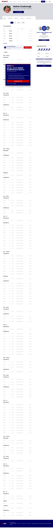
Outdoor (23, 22)
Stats (4, 18)
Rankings (15, 1)
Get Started (44, 40)
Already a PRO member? (11, 83)
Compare (44, 59)
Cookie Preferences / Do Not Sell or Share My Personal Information (41, 523)
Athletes (23, 1)
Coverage (31, 1)
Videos (16, 18)
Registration (40, 1)
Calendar (19, 1)
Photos (29, 18)
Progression (10, 18)
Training (35, 1)
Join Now (44, 65)
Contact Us (18, 523)
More (45, 1)
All (11, 22)
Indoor (19, 22)
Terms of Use (29, 523)
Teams (27, 1)
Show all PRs (5, 43)
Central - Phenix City (16, 8)
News (22, 18)
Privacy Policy (24, 523)
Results (11, 1)
